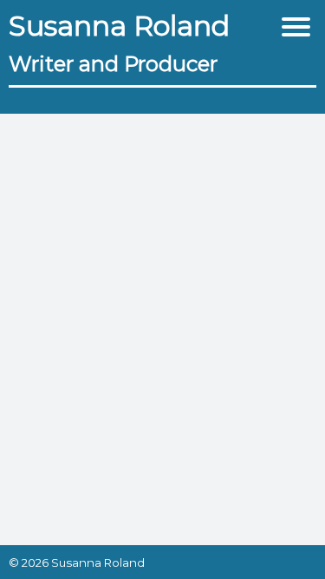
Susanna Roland (119, 26)
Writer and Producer (113, 63)
